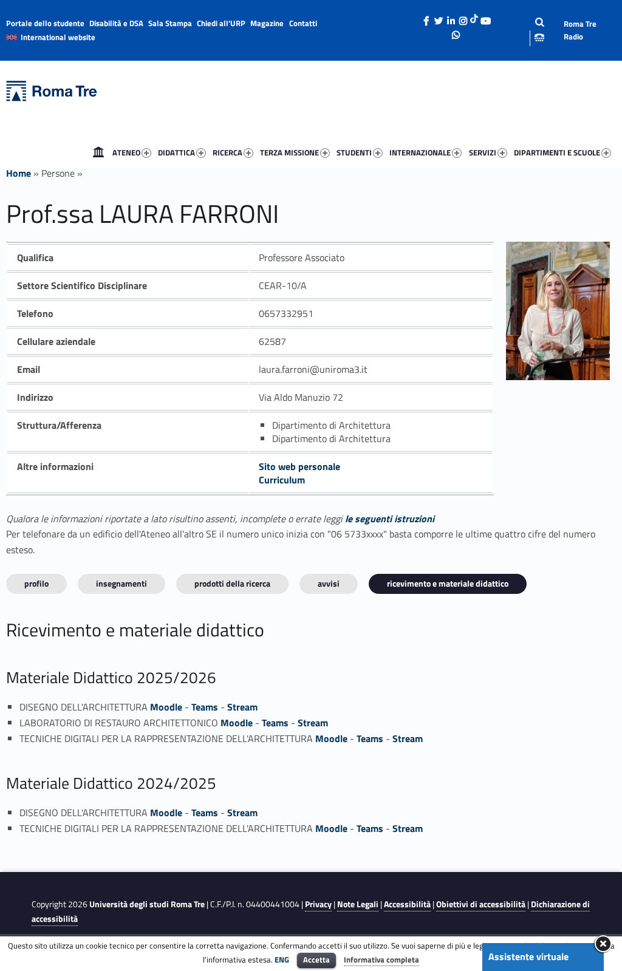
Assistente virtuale (528, 956)
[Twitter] (438, 17)
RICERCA (227, 152)
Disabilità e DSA (116, 23)
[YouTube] (485, 17)
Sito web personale (299, 466)
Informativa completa (381, 959)
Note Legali (357, 904)
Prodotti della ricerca (232, 583)
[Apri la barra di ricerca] (530, 30)
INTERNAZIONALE (420, 152)
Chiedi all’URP (221, 23)
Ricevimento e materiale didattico (447, 583)
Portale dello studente (45, 23)
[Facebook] (426, 17)
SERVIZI (482, 152)
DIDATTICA (176, 152)
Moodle (166, 707)
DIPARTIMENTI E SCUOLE (557, 152)
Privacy (318, 904)
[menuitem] (98, 152)
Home (98, 152)
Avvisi (329, 583)
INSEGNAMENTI (121, 583)
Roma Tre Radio (580, 30)
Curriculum (282, 479)
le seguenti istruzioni (389, 518)
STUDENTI (354, 152)
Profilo (36, 583)
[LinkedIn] (450, 17)
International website (58, 37)
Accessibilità (407, 904)
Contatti (303, 23)
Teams (204, 707)
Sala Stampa (170, 23)
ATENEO (126, 152)
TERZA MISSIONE (289, 152)
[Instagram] (462, 17)
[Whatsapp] (456, 31)
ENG (282, 959)
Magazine (267, 23)
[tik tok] (474, 18)
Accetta (316, 959)
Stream (242, 707)
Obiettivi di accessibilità (480, 904)
